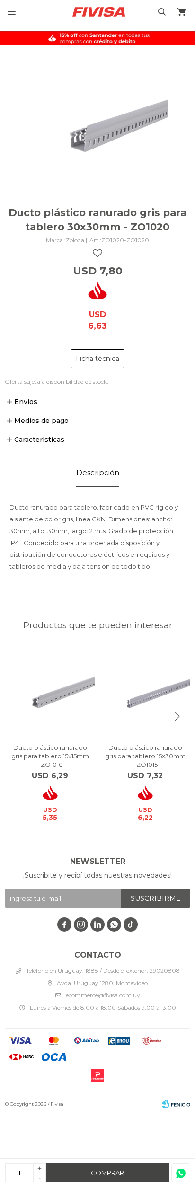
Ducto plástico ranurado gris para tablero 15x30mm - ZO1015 (145, 756)
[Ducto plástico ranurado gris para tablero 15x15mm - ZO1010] (50, 691)
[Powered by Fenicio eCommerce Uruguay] (176, 1104)
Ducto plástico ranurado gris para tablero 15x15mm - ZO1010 (50, 756)
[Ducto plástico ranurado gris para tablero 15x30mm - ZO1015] (145, 691)
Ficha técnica (97, 358)
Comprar (107, 1173)
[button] (177, 716)
